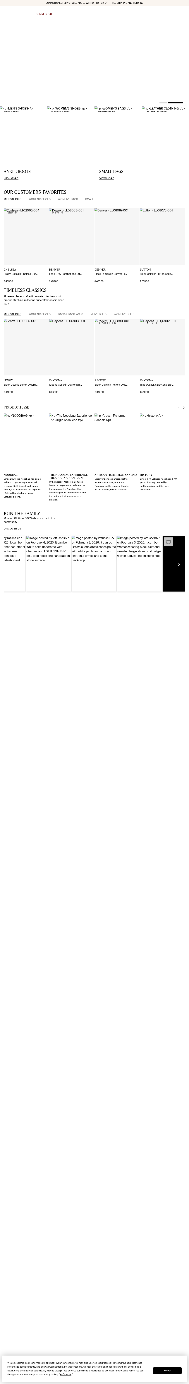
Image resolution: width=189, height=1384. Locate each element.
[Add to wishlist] (46, 270)
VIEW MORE (11, 178)
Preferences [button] (65, 1374)
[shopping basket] (183, 14)
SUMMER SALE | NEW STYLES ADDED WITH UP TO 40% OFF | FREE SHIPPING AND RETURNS (94, 2)
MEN (88, 14)
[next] (5, 236)
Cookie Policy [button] (127, 1370)
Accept (167, 1370)
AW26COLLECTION (69, 14)
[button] (48, 564)
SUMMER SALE (45, 14)
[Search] (163, 14)
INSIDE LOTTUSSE (119, 14)
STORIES (138, 14)
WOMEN (99, 14)
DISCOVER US (12, 528)
